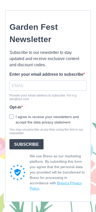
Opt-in (15, 107)
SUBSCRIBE (26, 144)
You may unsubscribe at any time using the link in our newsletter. (46, 131)
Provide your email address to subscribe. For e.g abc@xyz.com (43, 97)
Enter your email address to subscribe (46, 74)
